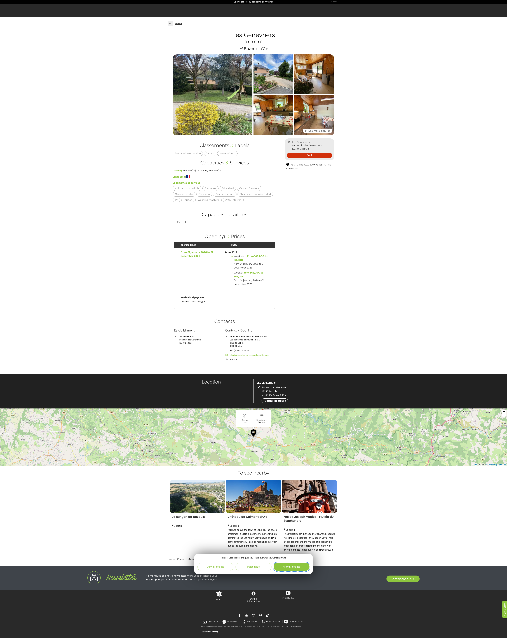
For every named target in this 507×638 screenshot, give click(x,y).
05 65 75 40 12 (273, 621)
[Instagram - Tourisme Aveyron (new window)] (253, 615)
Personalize (253, 566)
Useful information (253, 600)
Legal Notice (206, 632)
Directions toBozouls (262, 421)
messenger (232, 621)
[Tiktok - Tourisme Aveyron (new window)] (267, 615)
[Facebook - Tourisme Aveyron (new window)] (239, 615)
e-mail (183, 559)
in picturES (288, 598)
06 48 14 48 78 (296, 621)
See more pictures (319, 130)
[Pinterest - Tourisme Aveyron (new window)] (260, 615)
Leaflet (475, 465)
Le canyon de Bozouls (188, 517)
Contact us (213, 621)
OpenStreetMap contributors (496, 465)
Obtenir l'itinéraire (275, 400)
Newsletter (504, 609)
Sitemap (215, 632)
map (218, 599)
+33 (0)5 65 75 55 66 (239, 350)
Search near (245, 421)
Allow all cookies (291, 566)
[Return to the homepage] (170, 23)
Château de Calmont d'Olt (247, 517)
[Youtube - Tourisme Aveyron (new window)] (246, 615)
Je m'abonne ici (401, 579)
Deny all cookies (215, 566)
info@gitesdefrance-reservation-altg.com (249, 355)
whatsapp (252, 621)
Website (234, 359)
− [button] (504, 414)
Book (309, 155)
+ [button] (504, 411)
